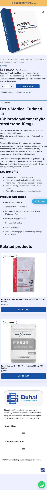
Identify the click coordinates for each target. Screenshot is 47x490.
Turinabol (20, 59)
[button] (43, 12)
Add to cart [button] (23, 309)
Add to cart (28, 86)
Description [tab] (5, 103)
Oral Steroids (11, 59)
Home (2, 59)
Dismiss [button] (33, 3)
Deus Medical (26, 92)
